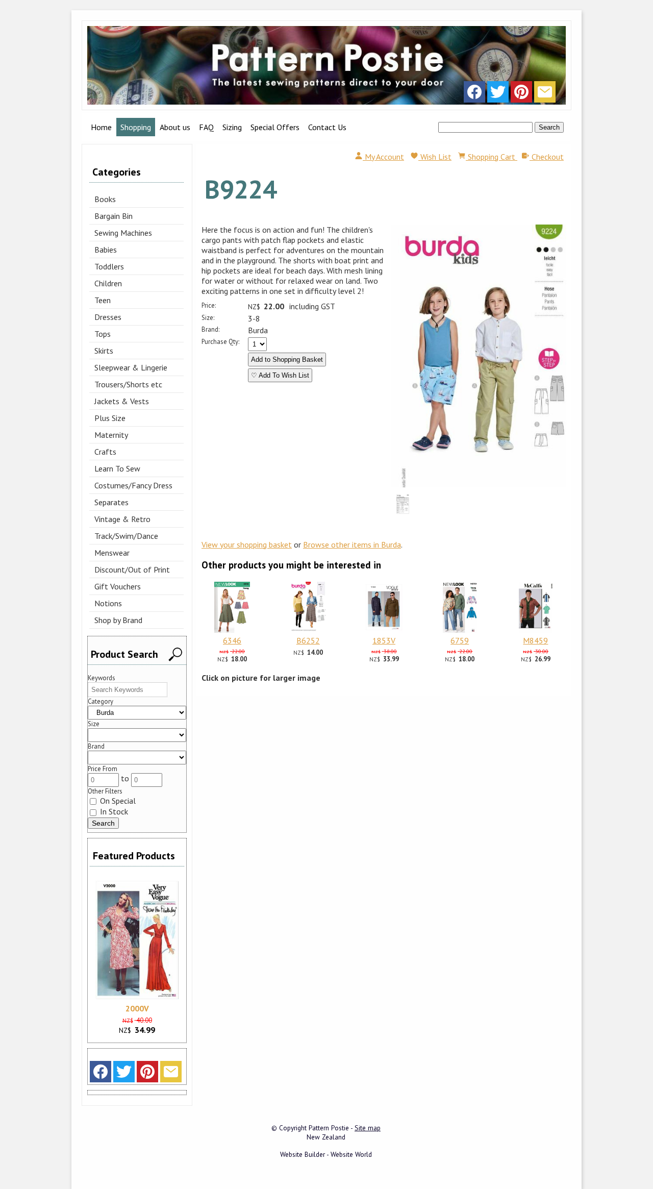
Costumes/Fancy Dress (133, 485)
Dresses (107, 317)
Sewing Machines (123, 233)
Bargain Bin (113, 216)
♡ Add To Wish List (280, 375)
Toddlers (109, 266)
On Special (117, 801)
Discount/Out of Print (132, 569)
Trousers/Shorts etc (128, 384)
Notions (108, 603)
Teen (102, 300)
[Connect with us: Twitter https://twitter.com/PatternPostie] (498, 94)
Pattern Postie (329, 1127)
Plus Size (109, 418)
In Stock (113, 811)
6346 (232, 640)
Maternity (111, 435)
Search (549, 127)
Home (101, 127)
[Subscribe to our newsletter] (545, 94)
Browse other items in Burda (352, 544)
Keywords (101, 678)
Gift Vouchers (117, 586)
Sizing (232, 127)
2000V (137, 1008)
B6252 (308, 640)
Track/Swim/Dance (126, 536)
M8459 (535, 640)
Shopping (135, 127)
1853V (383, 640)
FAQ (206, 127)
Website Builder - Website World (326, 1154)
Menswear (112, 553)
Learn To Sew (117, 468)
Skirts (103, 350)
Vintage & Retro (122, 519)
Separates (111, 502)
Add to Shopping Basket (287, 359)
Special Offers (274, 127)
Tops (102, 334)
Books (105, 199)
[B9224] (478, 484)
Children (108, 283)
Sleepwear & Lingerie (130, 367)
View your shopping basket (247, 544)
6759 (459, 640)
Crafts (105, 452)
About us (175, 127)
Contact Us (327, 127)
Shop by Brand (118, 620)
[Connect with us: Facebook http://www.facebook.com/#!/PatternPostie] (474, 94)
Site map (368, 1127)
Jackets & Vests (121, 401)
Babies (105, 249)
